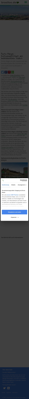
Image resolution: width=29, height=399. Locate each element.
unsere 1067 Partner (13, 195)
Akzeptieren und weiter (14, 212)
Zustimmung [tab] (5, 184)
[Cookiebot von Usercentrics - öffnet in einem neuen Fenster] (20, 180)
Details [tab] (13, 184)
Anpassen (13, 217)
